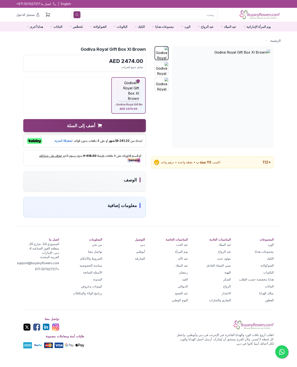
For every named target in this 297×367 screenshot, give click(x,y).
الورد (271, 244)
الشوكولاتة (267, 265)
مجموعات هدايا (264, 251)
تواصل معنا (95, 251)
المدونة (97, 279)
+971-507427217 (47, 269)
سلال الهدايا (266, 293)
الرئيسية (275, 40)
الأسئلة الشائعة (92, 272)
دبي (142, 244)
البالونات (268, 272)
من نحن (97, 244)
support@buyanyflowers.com (38, 263)
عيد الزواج (224, 251)
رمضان (183, 272)
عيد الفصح (181, 293)
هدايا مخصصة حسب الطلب (256, 279)
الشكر (227, 279)
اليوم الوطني (180, 300)
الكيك (270, 258)
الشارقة (140, 258)
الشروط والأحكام (91, 258)
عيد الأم (183, 258)
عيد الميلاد (225, 244)
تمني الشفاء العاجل (218, 265)
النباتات (269, 286)
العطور (269, 300)
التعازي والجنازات (220, 300)
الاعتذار (226, 293)
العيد (185, 279)
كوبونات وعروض (91, 286)
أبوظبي (140, 251)
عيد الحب (182, 244)
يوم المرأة (181, 251)
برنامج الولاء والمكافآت (87, 293)
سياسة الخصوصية (91, 265)
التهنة (227, 272)
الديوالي (183, 286)
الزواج (227, 286)
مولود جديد (224, 258)
